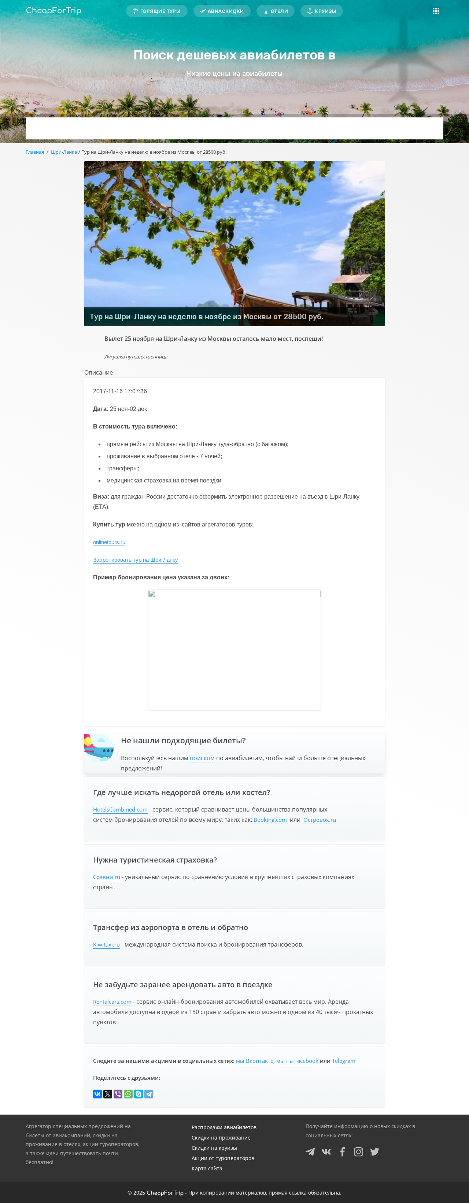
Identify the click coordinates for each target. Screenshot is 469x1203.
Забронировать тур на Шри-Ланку (135, 560)
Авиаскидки (226, 11)
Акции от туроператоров (223, 1158)
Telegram (343, 1060)
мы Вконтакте (254, 1060)
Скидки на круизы (214, 1147)
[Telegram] (148, 1094)
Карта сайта (207, 1168)
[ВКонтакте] (97, 1094)
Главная (35, 152)
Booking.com (270, 819)
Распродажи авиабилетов (224, 1127)
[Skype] (138, 1094)
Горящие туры (160, 11)
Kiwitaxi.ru (106, 944)
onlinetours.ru (109, 542)
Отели (279, 11)
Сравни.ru (106, 877)
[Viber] (118, 1094)
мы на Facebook (297, 1060)
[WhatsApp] (128, 1094)
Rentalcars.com (112, 1001)
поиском (202, 758)
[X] (107, 1094)
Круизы (325, 11)
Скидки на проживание (221, 1137)
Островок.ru (319, 819)
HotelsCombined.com (120, 809)
